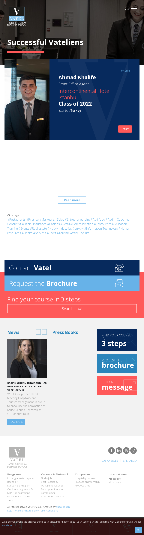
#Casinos (53, 224)
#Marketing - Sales (51, 219)
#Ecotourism (102, 224)
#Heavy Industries (60, 228)
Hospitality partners (85, 478)
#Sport (51, 233)
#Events (24, 228)
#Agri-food (98, 219)
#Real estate (38, 228)
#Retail (65, 224)
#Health (27, 233)
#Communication (81, 224)
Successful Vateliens (52, 496)
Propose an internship (87, 481)
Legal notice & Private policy (23, 510)
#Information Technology (101, 228)
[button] (38, 332)
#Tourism (63, 233)
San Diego (130, 460)
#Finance (32, 219)
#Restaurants (16, 219)
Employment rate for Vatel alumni (52, 491)
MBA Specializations (18, 493)
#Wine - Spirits (79, 233)
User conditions (49, 510)
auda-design (63, 506)
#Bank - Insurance (34, 224)
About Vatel (115, 482)
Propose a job (82, 485)
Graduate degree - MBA (20, 489)
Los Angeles (109, 460)
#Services (39, 233)
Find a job (46, 478)
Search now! (72, 308)
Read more (72, 200)
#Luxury (78, 228)
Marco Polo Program (18, 485)
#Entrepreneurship (77, 219)
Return (125, 129)
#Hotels (125, 70)
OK (138, 530)
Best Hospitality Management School (52, 483)
